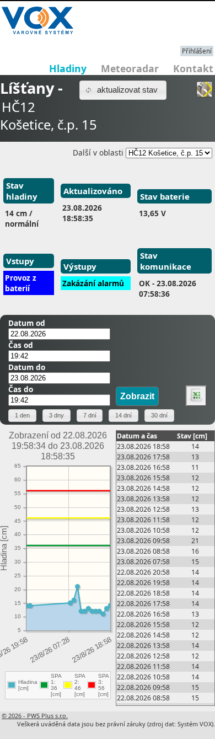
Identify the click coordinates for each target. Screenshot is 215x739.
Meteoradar (130, 68)
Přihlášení (197, 51)
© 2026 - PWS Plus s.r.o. (35, 715)
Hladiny (68, 68)
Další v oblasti (98, 152)
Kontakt (193, 68)
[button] (122, 90)
